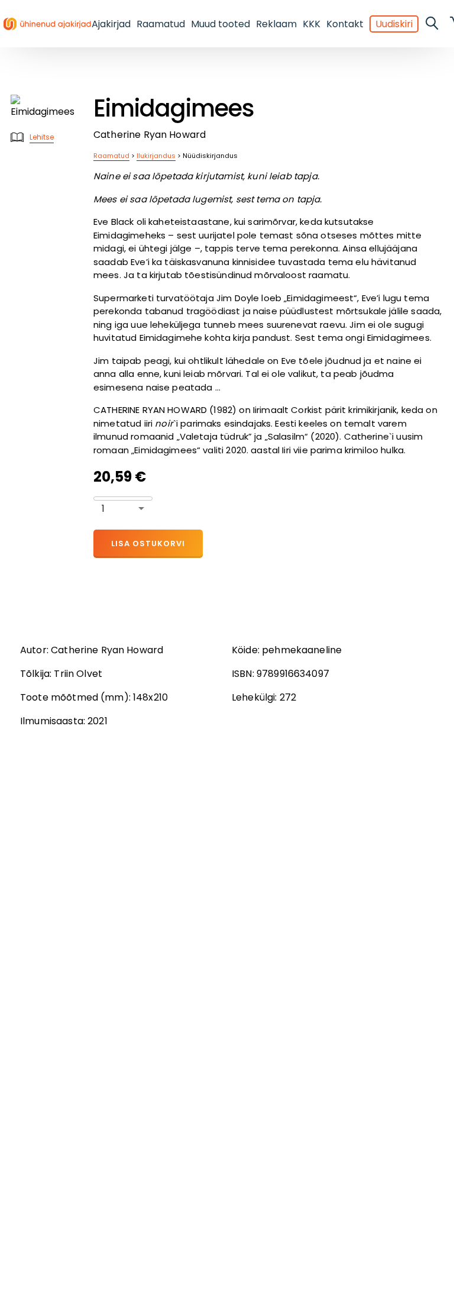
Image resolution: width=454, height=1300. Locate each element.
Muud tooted (220, 24)
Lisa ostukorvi (148, 543)
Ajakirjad (111, 24)
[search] (433, 23)
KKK (311, 24)
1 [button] (103, 508)
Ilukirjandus (156, 155)
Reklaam (276, 24)
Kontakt (345, 24)
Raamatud (161, 24)
